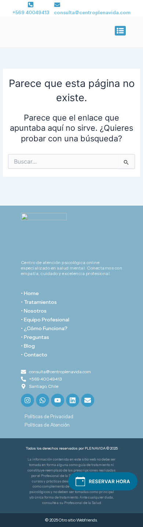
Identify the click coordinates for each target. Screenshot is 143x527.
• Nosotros (34, 311)
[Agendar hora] (103, 481)
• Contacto (34, 354)
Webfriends (86, 520)
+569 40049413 (30, 12)
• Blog (28, 346)
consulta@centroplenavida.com (92, 12)
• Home (30, 293)
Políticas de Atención (47, 425)
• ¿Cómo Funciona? (44, 328)
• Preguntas (35, 337)
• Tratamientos (39, 302)
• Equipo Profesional (45, 319)
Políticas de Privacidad (49, 416)
